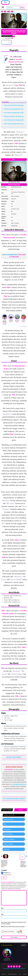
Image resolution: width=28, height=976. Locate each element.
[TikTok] (19, 966)
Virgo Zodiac (7, 849)
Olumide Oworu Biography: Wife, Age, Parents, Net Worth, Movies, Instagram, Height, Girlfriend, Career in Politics (14, 109)
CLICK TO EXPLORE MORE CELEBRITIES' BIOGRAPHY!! (14, 798)
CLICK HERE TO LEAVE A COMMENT (13, 757)
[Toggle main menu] (3, 7)
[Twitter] (11, 966)
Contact (24, 974)
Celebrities (9, 11)
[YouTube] (14, 966)
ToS (20, 974)
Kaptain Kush (8, 38)
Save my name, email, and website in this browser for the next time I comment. (13, 923)
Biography (5, 11)
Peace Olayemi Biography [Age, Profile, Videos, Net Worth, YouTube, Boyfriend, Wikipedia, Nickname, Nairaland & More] (14, 112)
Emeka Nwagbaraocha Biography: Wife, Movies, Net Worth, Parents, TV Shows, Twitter (14, 120)
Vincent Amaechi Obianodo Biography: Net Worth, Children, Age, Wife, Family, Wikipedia (14, 105)
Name (2, 908)
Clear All (24, 945)
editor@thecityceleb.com (19, 784)
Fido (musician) (7, 829)
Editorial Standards (12, 974)
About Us (4, 974)
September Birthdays (8, 844)
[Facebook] (8, 966)
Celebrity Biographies (9, 819)
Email (2, 914)
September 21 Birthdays (9, 839)
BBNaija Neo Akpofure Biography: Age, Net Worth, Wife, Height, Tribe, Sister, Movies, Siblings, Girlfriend (14, 116)
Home (2, 11)
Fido (5, 824)
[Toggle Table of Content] (8, 42)
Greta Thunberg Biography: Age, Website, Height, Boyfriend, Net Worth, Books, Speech (4, 863)
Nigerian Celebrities (8, 834)
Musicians (12, 11)
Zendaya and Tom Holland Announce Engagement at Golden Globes (23, 864)
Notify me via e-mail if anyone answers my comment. (13, 926)
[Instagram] (17, 966)
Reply (4, 877)
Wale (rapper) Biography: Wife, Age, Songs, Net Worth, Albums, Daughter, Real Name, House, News (14, 123)
